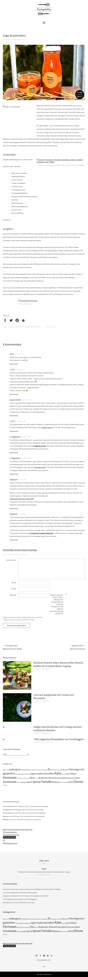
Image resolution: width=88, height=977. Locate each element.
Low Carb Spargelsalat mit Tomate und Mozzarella (20, 893)
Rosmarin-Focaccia (77, 647)
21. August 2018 (19, 354)
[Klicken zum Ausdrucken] (23, 320)
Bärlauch (38, 770)
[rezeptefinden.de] (10, 832)
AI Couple (6, 810)
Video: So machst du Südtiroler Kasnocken (26, 820)
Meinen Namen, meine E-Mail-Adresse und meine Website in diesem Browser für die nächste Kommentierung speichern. (56, 604)
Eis (51, 770)
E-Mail (13, 589)
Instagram (36, 956)
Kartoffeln (49, 773)
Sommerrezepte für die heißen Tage (31, 327)
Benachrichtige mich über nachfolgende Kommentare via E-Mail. (24, 617)
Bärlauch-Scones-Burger (12, 647)
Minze (73, 773)
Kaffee (41, 773)
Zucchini (5, 785)
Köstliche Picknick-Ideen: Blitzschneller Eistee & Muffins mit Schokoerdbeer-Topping (44, 872)
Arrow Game (7, 813)
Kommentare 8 (21, 39)
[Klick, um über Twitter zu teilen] (11, 320)
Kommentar (11, 560)
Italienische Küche (13, 327)
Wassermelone (63, 782)
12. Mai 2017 (37, 669)
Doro (15, 39)
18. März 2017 (37, 733)
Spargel (23, 782)
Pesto (18, 778)
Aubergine (14, 769)
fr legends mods (39, 467)
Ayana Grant (15, 399)
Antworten (13, 364)
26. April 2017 (37, 701)
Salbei (77, 778)
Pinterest (44, 956)
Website (13, 595)
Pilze (32, 777)
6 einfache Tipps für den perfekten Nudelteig (32, 806)
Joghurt (33, 773)
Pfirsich (22, 778)
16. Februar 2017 (38, 742)
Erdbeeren (64, 770)
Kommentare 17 (47, 733)
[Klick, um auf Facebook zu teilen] (5, 320)
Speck (29, 782)
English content (57, 770)
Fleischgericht (76, 769)
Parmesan (9, 777)
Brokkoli (33, 770)
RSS (51, 956)
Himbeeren (27, 774)
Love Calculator (8, 806)
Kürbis (63, 774)
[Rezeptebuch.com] (10, 843)
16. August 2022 (20, 369)
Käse (58, 773)
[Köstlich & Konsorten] (11, 835)
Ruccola (70, 778)
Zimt (70, 781)
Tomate (54, 327)
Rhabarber (43, 777)
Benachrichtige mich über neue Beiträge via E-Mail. (19, 620)
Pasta (20, 327)
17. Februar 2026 (26, 458)
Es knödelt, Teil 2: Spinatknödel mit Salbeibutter (28, 816)
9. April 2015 (6, 39)
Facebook (40, 956)
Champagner (44, 770)
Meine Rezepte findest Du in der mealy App (17, 829)
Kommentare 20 (48, 742)
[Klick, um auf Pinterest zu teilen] (17, 320)
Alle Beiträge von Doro (44, 874)
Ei (49, 769)
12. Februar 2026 (26, 437)
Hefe (22, 774)
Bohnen (29, 770)
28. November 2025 (27, 400)
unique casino (46, 427)
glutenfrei (9, 773)
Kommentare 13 (46, 669)
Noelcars (6, 816)
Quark (36, 778)
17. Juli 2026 (22, 479)
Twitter (48, 956)
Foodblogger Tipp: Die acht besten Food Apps (28, 810)
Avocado (24, 770)
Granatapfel (18, 774)
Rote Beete (62, 778)
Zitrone (78, 782)
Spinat (36, 782)
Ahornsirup (6, 770)
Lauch (68, 773)
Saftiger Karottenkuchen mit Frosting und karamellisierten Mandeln (26, 896)
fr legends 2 (15, 436)
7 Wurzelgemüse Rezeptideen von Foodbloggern (59, 739)
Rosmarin (53, 777)
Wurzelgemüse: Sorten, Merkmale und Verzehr (19, 903)
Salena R (14, 479)
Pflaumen (26, 778)
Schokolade (9, 782)
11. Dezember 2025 (21, 421)
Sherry (18, 782)
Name (13, 582)
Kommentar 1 (46, 701)
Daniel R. (14, 514)
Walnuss (55, 782)
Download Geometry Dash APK (22, 499)
